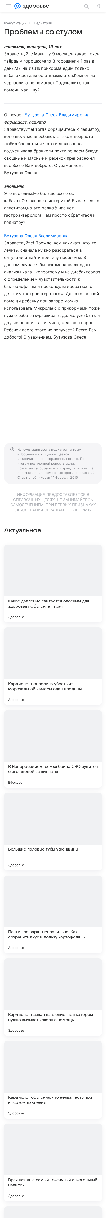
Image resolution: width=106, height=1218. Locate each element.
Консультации (15, 23)
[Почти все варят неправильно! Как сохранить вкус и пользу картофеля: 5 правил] (53, 914)
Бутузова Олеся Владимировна (57, 114)
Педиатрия (43, 23)
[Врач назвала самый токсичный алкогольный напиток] (53, 1162)
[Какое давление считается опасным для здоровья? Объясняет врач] (53, 583)
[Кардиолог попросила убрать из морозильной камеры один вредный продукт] (53, 666)
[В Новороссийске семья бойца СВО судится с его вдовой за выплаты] (53, 749)
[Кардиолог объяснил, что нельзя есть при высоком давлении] (53, 1080)
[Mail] (17, 6)
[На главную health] (35, 6)
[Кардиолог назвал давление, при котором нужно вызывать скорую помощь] (53, 997)
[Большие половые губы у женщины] (53, 831)
